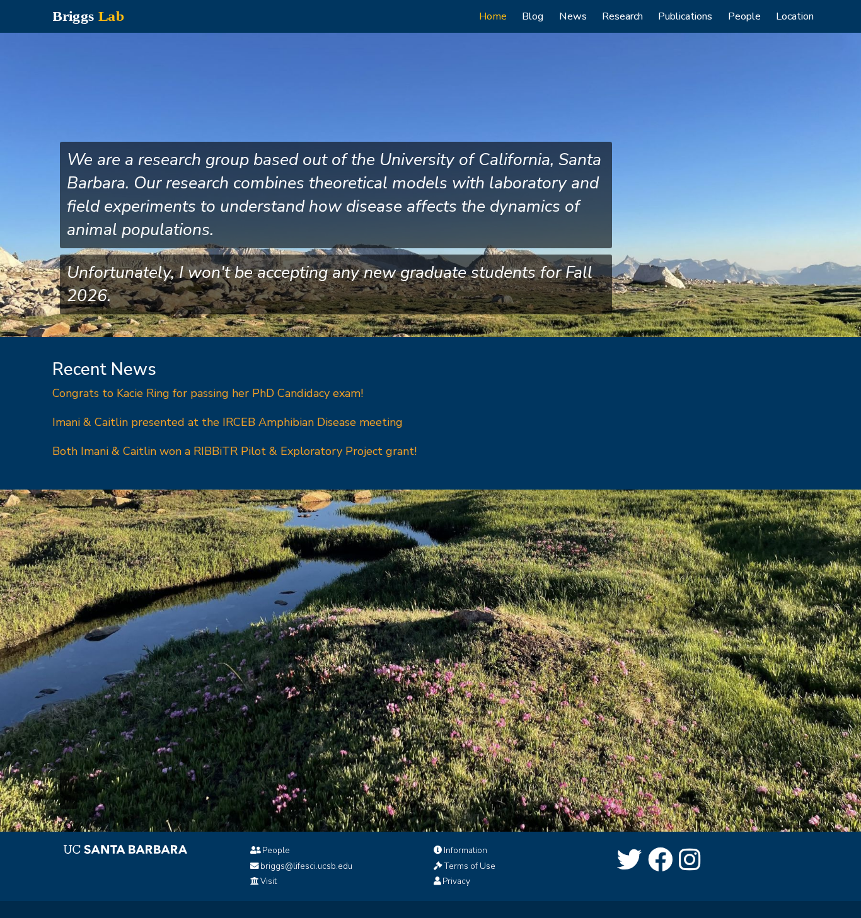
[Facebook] (660, 861)
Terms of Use (469, 866)
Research (622, 16)
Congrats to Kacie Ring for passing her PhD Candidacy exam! (207, 393)
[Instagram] (690, 861)
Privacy (456, 881)
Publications (685, 16)
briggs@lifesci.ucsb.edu (306, 866)
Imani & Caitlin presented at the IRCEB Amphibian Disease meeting (227, 422)
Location (795, 16)
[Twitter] (629, 861)
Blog (532, 16)
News (573, 16)
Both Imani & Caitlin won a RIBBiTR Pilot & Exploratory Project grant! (234, 451)
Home (493, 16)
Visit (268, 881)
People (744, 16)
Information (465, 850)
